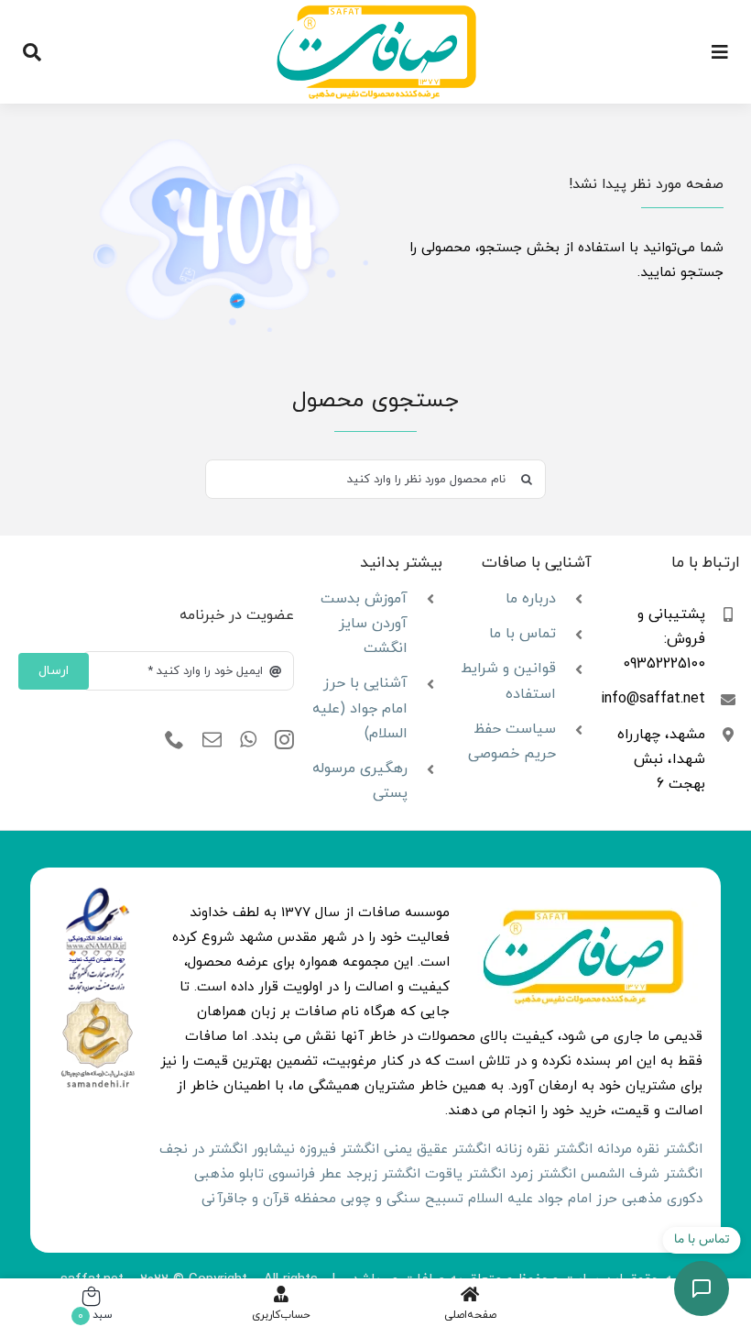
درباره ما (531, 599)
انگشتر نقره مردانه (649, 1149)
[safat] (376, 11)
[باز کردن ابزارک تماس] (701, 1288)
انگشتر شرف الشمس (641, 1174)
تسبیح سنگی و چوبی (402, 1199)
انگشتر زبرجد (383, 1174)
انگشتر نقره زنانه (544, 1149)
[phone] (174, 740)
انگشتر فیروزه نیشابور (315, 1149)
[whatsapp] (248, 740)
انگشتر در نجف (203, 1149)
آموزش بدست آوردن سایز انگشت (364, 623)
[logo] (98, 893)
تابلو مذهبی (229, 1174)
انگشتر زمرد (543, 1174)
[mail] (212, 740)
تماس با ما (522, 634)
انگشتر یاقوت (465, 1174)
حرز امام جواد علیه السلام (542, 1199)
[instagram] (284, 740)
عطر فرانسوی (305, 1174)
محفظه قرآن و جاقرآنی (268, 1199)
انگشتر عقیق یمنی (437, 1149)
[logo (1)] (98, 1001)
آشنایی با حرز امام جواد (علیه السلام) (360, 708)
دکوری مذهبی (662, 1199)
